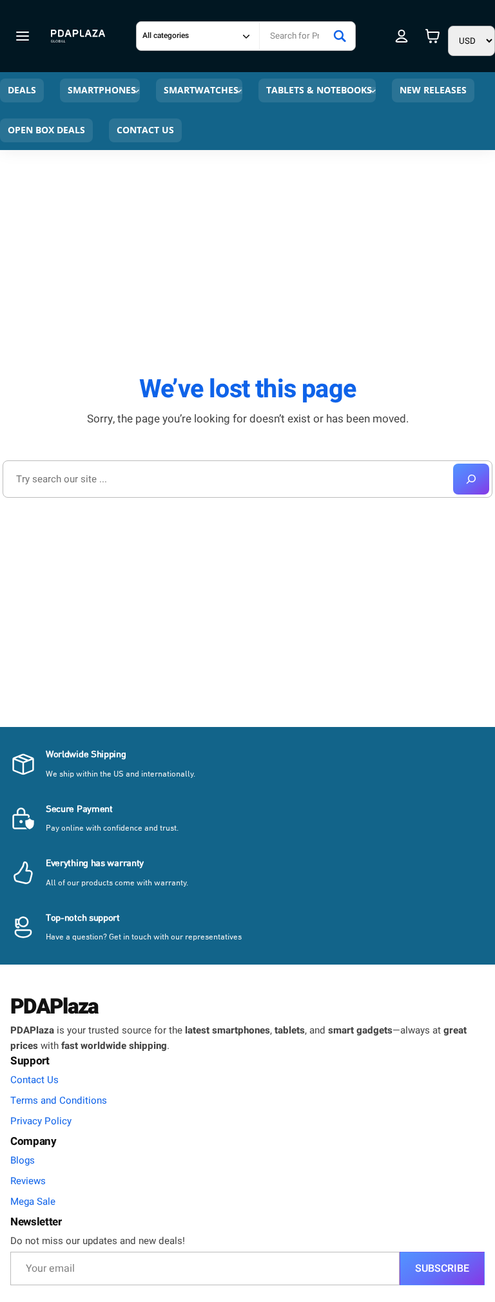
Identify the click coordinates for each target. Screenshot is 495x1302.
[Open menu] (22, 35)
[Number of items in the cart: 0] (432, 35)
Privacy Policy (41, 1121)
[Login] (402, 36)
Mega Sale (32, 1201)
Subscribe (442, 1268)
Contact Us (34, 1080)
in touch (137, 937)
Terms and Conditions (58, 1100)
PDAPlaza (54, 1007)
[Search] (340, 36)
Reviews (28, 1181)
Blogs (22, 1160)
